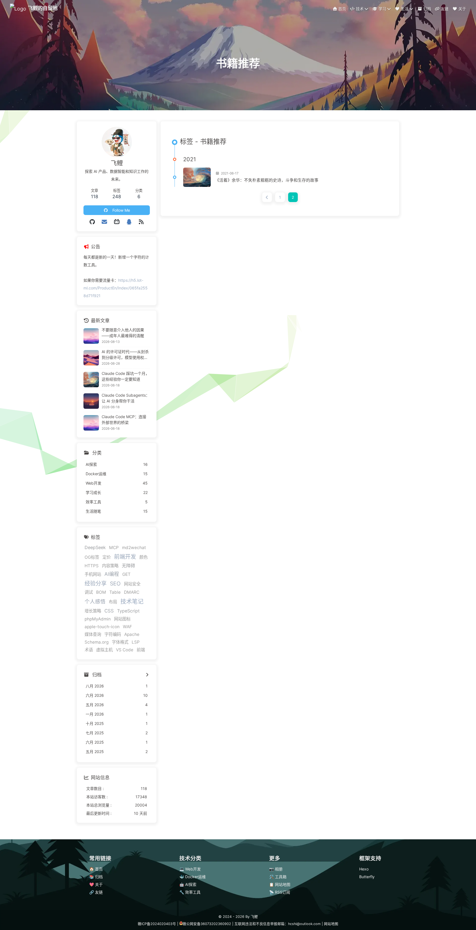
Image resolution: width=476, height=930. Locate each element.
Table (115, 592)
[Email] (104, 222)
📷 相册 (276, 869)
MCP (114, 547)
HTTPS (92, 565)
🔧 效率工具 (190, 892)
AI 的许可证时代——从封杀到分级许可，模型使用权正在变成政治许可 (125, 354)
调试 (89, 592)
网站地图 (331, 924)
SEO (115, 583)
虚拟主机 (104, 649)
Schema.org (97, 642)
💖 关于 (96, 884)
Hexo (364, 869)
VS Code (124, 649)
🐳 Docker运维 (192, 876)
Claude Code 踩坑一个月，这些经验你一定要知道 (125, 376)
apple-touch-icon (102, 626)
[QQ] (129, 222)
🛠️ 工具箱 (277, 876)
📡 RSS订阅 (279, 892)
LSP (136, 642)
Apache (131, 634)
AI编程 (111, 574)
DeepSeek (95, 547)
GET (126, 574)
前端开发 (125, 556)
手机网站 (93, 574)
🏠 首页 (96, 869)
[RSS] (141, 222)
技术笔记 (132, 601)
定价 (106, 557)
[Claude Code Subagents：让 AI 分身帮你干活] (91, 401)
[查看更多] (147, 675)
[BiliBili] (116, 222)
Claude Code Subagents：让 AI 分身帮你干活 (126, 398)
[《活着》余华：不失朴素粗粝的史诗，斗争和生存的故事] (197, 177)
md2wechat (134, 547)
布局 (113, 601)
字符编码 (112, 634)
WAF (127, 626)
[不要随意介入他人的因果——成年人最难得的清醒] (91, 336)
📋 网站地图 (279, 884)
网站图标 (122, 619)
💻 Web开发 (190, 869)
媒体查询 (93, 634)
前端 (141, 649)
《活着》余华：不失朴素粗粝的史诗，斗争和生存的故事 (266, 180)
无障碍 (128, 565)
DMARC (131, 592)
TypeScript (128, 611)
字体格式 (120, 642)
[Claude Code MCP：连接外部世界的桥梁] (91, 423)
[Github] (92, 222)
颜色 (143, 557)
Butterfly (367, 876)
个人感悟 (95, 601)
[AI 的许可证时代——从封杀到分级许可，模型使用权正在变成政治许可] (91, 357)
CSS (109, 611)
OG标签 (92, 557)
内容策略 (110, 565)
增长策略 (93, 611)
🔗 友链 (96, 892)
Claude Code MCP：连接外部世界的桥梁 (124, 419)
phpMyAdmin (98, 619)
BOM (101, 592)
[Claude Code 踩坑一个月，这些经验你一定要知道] (91, 379)
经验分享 (96, 583)
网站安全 (132, 584)
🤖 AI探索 (187, 884)
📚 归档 (96, 876)
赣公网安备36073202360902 (207, 924)
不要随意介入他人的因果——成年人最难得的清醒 (123, 332)
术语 (89, 649)
